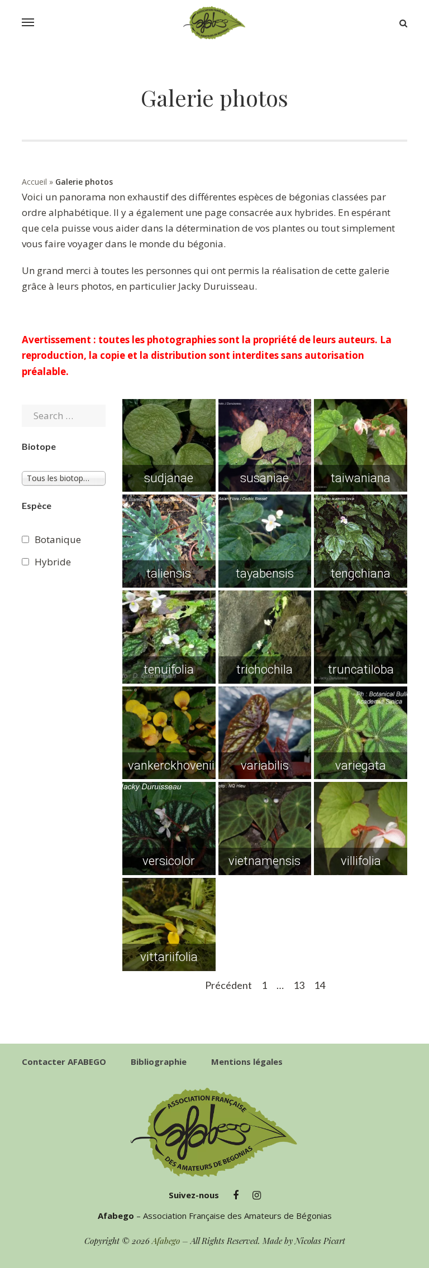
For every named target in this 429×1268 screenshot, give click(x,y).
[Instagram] (256, 1195)
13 (298, 985)
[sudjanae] (169, 445)
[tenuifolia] (169, 637)
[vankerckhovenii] (169, 733)
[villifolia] (360, 828)
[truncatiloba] (360, 637)
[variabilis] (265, 733)
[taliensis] (169, 541)
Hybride (53, 561)
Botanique (58, 539)
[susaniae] (265, 445)
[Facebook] (236, 1195)
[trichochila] (265, 637)
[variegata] (360, 733)
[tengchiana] (360, 541)
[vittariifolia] (169, 924)
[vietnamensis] (265, 828)
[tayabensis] (265, 541)
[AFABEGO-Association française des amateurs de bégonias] (214, 23)
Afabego (166, 1240)
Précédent (228, 985)
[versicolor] (169, 828)
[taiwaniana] (360, 445)
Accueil (34, 181)
